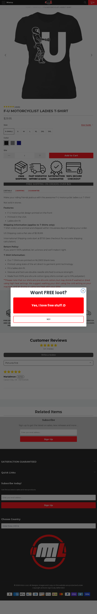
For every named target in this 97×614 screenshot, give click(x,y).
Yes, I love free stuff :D (49, 305)
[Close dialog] (83, 290)
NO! (48, 319)
